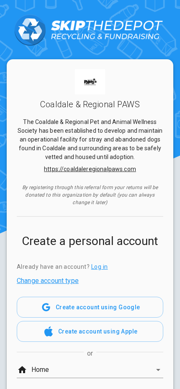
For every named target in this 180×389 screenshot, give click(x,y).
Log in (99, 266)
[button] (90, 370)
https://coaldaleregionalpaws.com (90, 169)
